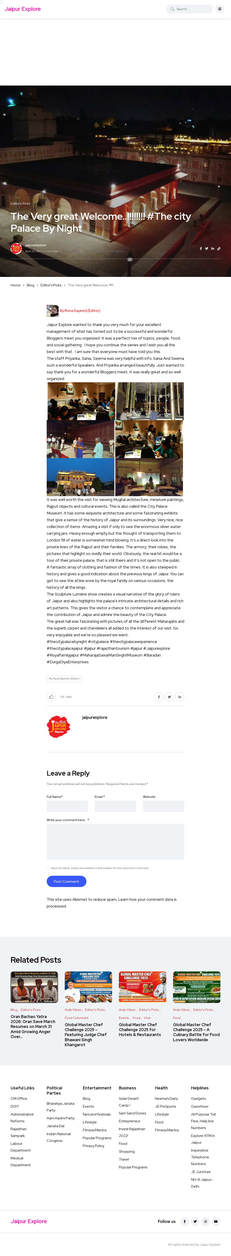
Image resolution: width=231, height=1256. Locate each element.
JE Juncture (201, 1171)
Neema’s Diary (166, 1098)
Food (123, 1143)
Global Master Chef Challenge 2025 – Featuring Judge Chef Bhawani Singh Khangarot (86, 1034)
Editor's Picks (51, 285)
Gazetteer (199, 1106)
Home (16, 285)
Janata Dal (55, 1126)
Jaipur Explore (23, 8)
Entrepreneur (129, 1121)
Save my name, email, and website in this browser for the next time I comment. (100, 868)
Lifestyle (90, 1122)
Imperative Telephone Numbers (200, 1157)
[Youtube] (215, 1221)
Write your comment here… (68, 820)
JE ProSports (165, 1106)
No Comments (71, 251)
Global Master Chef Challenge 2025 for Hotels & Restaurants (140, 1029)
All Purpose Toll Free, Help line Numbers (203, 1121)
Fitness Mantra (94, 1130)
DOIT (15, 1106)
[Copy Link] (218, 248)
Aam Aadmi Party (60, 1118)
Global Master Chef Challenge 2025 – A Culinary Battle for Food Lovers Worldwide (196, 1032)
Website (149, 797)
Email (100, 797)
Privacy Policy (93, 1145)
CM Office (19, 1098)
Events (88, 1106)
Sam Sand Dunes (132, 1113)
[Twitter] (195, 1221)
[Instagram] (205, 1221)
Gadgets (198, 1098)
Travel (124, 1159)
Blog (30, 285)
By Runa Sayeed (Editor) (104, 251)
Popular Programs (97, 1138)
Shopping (127, 1151)
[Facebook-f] (184, 1221)
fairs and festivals (97, 1114)
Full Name (55, 797)
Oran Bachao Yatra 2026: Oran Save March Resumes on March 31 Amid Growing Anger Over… (33, 1026)
